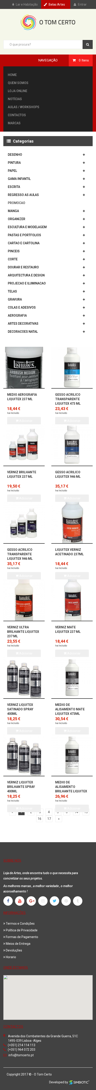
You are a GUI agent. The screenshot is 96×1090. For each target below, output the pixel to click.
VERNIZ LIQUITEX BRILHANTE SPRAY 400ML (21, 787)
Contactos (17, 115)
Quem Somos (18, 83)
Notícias (15, 99)
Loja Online (17, 91)
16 (39, 819)
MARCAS (14, 123)
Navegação (48, 60)
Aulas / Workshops (23, 107)
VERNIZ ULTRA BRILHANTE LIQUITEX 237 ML (23, 631)
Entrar (82, 4)
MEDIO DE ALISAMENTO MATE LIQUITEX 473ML (70, 709)
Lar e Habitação (27, 4)
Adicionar (26, 808)
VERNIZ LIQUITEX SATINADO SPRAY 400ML (20, 709)
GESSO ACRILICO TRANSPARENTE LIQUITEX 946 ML (20, 554)
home (12, 75)
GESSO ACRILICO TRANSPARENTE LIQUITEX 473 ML (68, 399)
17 (49, 819)
